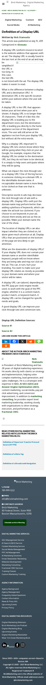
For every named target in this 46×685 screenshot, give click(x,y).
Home (4, 10)
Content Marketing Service (13, 546)
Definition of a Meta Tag (13, 454)
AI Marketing (34, 25)
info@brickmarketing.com (15, 498)
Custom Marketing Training (13, 574)
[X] (22, 341)
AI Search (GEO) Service (12, 543)
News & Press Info (9, 601)
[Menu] (3, 4)
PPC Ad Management (11, 552)
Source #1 (7, 325)
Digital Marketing (13, 20)
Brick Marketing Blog (17, 10)
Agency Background (10, 589)
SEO (40, 20)
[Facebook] (14, 341)
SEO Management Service (13, 540)
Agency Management (11, 592)
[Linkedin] (6, 341)
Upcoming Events (9, 604)
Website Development (11, 562)
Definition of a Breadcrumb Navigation (19, 463)
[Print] (6, 346)
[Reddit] (31, 341)
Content (30, 20)
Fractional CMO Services (12, 568)
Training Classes (9, 571)
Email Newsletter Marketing (14, 558)
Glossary (31, 10)
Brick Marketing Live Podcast (14, 625)
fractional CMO (10, 411)
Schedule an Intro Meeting (15, 522)
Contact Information (10, 598)
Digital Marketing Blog (12, 628)
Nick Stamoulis (22, 37)
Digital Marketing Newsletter (14, 635)
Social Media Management (13, 549)
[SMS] (39, 341)
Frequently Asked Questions (14, 595)
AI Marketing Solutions (12, 555)
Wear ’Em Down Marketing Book (16, 638)
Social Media (13, 25)
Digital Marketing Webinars (14, 622)
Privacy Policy (8, 607)
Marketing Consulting (11, 565)
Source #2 (7, 330)
